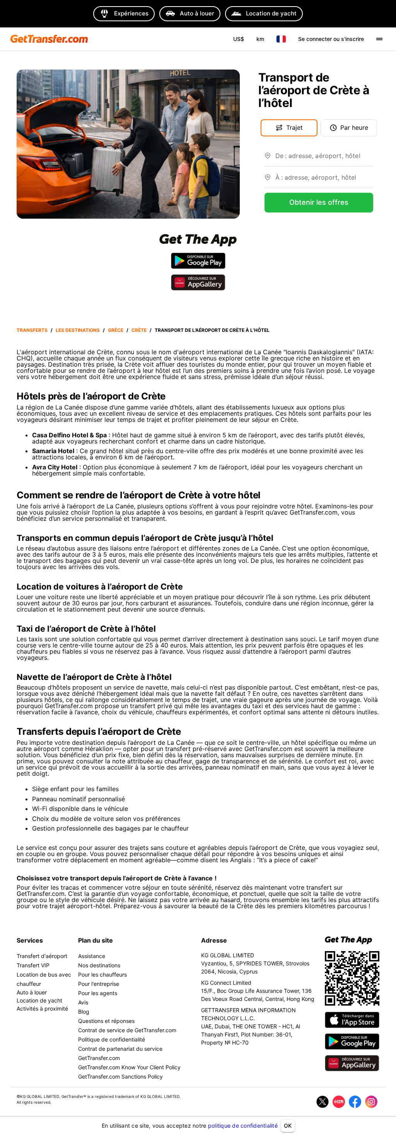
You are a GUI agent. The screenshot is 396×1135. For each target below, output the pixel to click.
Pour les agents (97, 993)
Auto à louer (32, 992)
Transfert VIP (33, 965)
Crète (139, 330)
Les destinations (78, 330)
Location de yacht (39, 1000)
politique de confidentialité (243, 1125)
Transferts (32, 330)
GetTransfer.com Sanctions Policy (120, 1076)
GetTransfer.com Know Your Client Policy (129, 1067)
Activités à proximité (42, 1008)
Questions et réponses (106, 1021)
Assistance (91, 956)
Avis (83, 1002)
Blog (83, 1011)
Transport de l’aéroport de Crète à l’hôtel (212, 330)
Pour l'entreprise (98, 983)
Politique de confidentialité (111, 1039)
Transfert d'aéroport (42, 956)
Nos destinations (99, 965)
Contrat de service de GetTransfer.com (127, 1030)
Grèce (115, 330)
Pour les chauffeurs (102, 974)
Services (30, 940)
